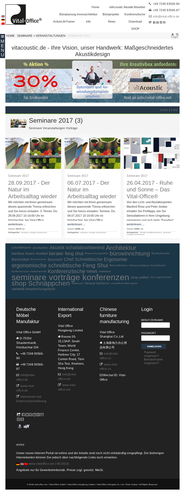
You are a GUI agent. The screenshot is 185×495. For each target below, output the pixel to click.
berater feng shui (66, 253)
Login (172, 35)
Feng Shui (95, 265)
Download (135, 21)
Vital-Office (23, 14)
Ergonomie (115, 259)
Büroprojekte (111, 14)
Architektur (121, 248)
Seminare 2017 (18, 175)
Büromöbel (20, 259)
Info (88, 21)
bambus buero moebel (30, 253)
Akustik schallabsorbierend (151, 232)
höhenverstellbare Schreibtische (147, 265)
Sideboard (77, 283)
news (92, 271)
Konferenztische (134, 14)
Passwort (148, 333)
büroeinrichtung (130, 254)
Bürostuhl (55, 259)
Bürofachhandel (160, 253)
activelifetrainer (21, 247)
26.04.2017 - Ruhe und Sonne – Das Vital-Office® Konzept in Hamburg (150, 196)
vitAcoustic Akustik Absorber (127, 7)
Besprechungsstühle (96, 253)
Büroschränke (38, 259)
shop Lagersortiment (160, 277)
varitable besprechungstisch (33, 289)
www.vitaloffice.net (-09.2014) (49, 463)
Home (95, 7)
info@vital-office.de (166, 16)
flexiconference (118, 265)
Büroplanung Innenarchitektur (78, 14)
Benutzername (152, 320)
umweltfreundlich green (124, 283)
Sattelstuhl (105, 271)
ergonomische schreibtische (46, 265)
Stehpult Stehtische (97, 283)
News (111, 21)
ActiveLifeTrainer (64, 21)
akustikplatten (40, 247)
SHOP (135, 28)
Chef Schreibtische (83, 259)
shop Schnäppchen (41, 283)
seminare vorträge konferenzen (34, 232)
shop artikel (140, 277)
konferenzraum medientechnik (29, 271)
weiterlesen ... (17, 224)
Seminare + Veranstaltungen (41, 35)
